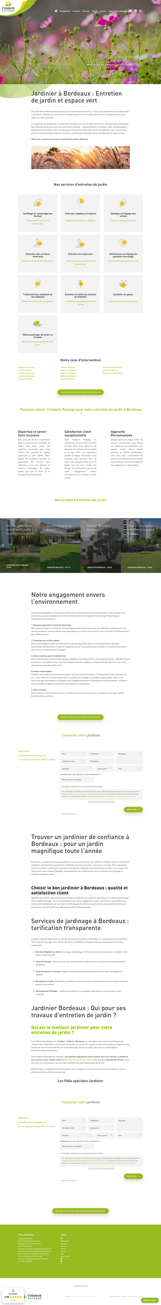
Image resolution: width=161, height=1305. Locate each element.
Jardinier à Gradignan (68, 370)
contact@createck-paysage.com (32, 755)
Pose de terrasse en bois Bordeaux (30, 1256)
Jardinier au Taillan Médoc (113, 373)
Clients (95, 11)
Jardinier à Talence (110, 370)
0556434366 (23, 751)
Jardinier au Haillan (67, 373)
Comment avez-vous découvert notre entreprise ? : (80, 774)
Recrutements (121, 11)
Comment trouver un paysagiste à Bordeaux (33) (34, 1251)
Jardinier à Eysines (67, 367)
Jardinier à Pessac (67, 379)
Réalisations (65, 11)
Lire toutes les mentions (101, 802)
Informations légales (25, 1261)
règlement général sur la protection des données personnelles (84, 794)
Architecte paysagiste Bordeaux (29, 1241)
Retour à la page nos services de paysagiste (80, 1211)
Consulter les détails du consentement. (122, 796)
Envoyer (132, 810)
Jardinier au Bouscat (26, 376)
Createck (76, 11)
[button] (150, 1300)
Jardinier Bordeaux (24, 1246)
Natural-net (91, 1296)
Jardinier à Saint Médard (112, 367)
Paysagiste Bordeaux (25, 1238)
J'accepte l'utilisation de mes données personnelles (82, 786)
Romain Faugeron (78, 1296)
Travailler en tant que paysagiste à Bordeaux (33, 1259)
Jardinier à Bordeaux (26, 373)
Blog (111, 11)
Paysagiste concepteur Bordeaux (29, 1244)
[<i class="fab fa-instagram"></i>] (61, 1264)
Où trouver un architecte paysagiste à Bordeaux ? (35, 1249)
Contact (103, 11)
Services (86, 11)
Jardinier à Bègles (25, 370)
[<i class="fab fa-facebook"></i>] (61, 1259)
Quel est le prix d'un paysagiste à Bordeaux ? (33, 1254)
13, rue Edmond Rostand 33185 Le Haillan (36, 759)
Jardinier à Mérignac (68, 376)
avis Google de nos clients (80, 1060)
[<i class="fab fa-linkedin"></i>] (61, 1261)
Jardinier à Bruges (25, 379)
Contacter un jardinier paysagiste (80, 392)
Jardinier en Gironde (26, 367)
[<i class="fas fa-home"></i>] (62, 1238)
